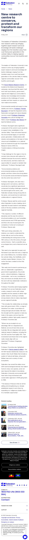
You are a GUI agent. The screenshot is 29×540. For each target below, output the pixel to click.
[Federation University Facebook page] (19, 485)
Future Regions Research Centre (14, 85)
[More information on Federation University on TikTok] (26, 485)
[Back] (6, 8)
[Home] (8, 3)
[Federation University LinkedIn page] (24, 485)
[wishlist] (19, 3)
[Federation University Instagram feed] (22, 485)
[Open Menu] (27, 3)
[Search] (23, 3)
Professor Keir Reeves (17, 120)
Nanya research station (16, 349)
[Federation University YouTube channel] (17, 485)
